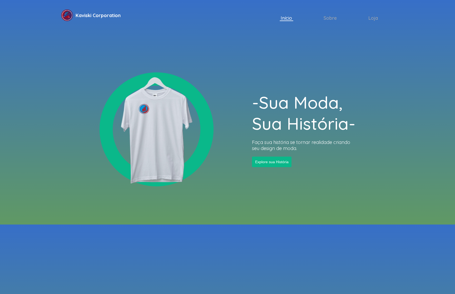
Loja (373, 18)
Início (286, 18)
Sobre (330, 18)
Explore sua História (272, 162)
